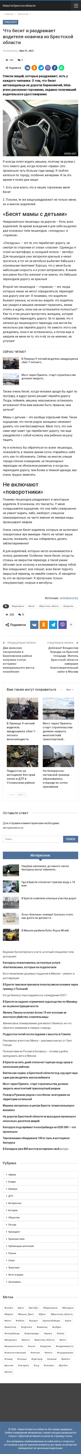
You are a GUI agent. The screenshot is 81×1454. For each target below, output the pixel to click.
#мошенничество (13, 1346)
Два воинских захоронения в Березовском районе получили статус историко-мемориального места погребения (18, 659)
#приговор (36, 1359)
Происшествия (16, 1239)
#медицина (10, 1340)
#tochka (8, 1308)
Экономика (14, 1282)
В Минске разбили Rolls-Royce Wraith (45, 930)
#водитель (68, 606)
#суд (36, 1365)
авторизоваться (13, 827)
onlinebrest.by (69, 598)
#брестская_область (49, 606)
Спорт (11, 1260)
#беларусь (67, 1308)
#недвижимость (64, 1346)
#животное (10, 1327)
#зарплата (26, 1327)
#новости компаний (15, 1352)
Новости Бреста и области (19, 5)
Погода (12, 1224)
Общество (14, 1217)
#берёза (8, 1314)
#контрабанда (12, 1333)
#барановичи (18, 606)
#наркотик (45, 1346)
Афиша (12, 1174)
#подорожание (65, 1352)
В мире (12, 1181)
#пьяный (52, 1359)
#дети (68, 1320)
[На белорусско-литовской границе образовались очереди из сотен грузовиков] (58, 756)
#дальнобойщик (51, 1320)
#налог (31, 1346)
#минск (25, 1340)
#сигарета (23, 1365)
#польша (22, 1359)
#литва (60, 1333)
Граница (12, 1189)
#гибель (20, 1320)
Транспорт (10, 22)
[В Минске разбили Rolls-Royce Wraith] (11, 935)
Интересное (14, 1203)
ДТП (10, 1196)
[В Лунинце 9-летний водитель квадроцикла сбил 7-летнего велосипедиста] (11, 363)
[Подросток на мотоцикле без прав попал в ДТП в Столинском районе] (22, 756)
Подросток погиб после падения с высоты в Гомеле (37, 1034)
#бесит (31, 606)
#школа (8, 1372)
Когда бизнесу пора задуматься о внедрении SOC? (34, 995)
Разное (12, 1253)
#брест (42, 1314)
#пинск (48, 1352)
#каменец (42, 1327)
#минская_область (44, 1340)
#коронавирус (31, 1333)
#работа (65, 1359)
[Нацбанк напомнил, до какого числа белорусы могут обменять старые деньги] (11, 870)
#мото (62, 1340)
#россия (8, 1365)
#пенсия (35, 1352)
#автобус (33, 1308)
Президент (14, 1232)
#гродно (33, 1320)
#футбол (63, 1365)
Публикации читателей (21, 1246)
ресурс (36, 1148)
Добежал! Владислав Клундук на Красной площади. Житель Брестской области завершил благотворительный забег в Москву (63, 659)
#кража (48, 1333)
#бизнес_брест (26, 1314)
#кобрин (56, 1327)
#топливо (49, 1365)
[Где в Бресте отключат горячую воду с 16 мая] (11, 886)
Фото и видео (15, 1274)
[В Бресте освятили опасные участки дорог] (11, 903)
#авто (21, 1308)
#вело (7, 1320)
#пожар (8, 1359)
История (13, 1210)
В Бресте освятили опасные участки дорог (48, 898)
